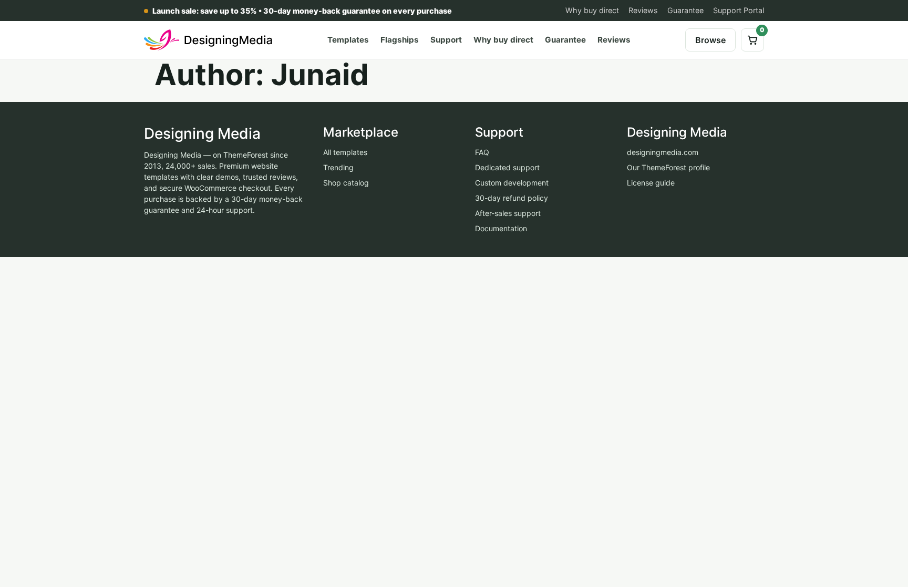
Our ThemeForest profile (668, 167)
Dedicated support (507, 167)
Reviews (643, 10)
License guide (651, 182)
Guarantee (685, 10)
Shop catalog (346, 182)
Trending (338, 167)
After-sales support (508, 213)
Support (446, 40)
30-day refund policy (511, 197)
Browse (710, 40)
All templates (345, 152)
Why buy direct (592, 10)
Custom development (512, 182)
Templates (348, 40)
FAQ (482, 152)
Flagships (399, 40)
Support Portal (738, 10)
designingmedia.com (662, 152)
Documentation (501, 228)
